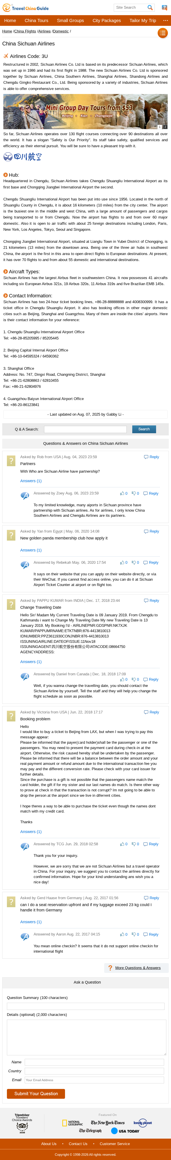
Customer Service (115, 1144)
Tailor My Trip (143, 20)
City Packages (107, 20)
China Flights (25, 31)
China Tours (36, 20)
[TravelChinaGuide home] (25, 7)
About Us (49, 1144)
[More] (165, 20)
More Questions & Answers (138, 968)
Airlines (44, 31)
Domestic (61, 31)
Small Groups (70, 20)
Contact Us (78, 1144)
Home (10, 20)
